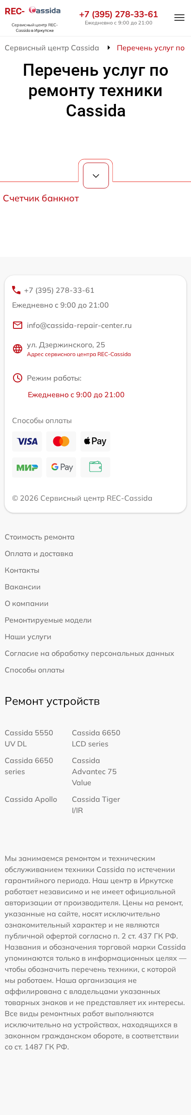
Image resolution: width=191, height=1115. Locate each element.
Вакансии (23, 586)
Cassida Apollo (31, 799)
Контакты (22, 570)
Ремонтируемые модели (48, 619)
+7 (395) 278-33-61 (118, 14)
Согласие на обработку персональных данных (89, 653)
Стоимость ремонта (40, 536)
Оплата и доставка (39, 553)
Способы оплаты (34, 669)
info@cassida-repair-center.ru (79, 325)
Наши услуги (28, 636)
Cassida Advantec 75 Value (94, 771)
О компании (27, 603)
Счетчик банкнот (41, 198)
